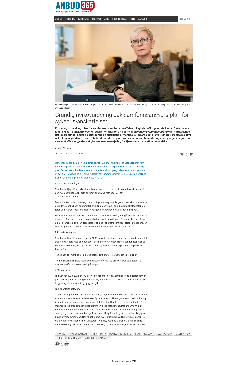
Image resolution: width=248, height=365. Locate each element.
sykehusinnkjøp (73, 338)
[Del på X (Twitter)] (186, 154)
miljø (103, 334)
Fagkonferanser (84, 19)
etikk (59, 338)
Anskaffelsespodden (119, 19)
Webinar (106, 19)
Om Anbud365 (142, 19)
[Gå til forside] (75, 7)
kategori (148, 334)
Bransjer (58, 19)
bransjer (61, 334)
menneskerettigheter (120, 334)
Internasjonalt (70, 19)
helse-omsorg (164, 334)
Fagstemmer (96, 19)
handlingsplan (183, 334)
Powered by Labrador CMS (124, 361)
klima (138, 334)
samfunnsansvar (79, 334)
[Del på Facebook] (182, 154)
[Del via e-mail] (191, 154)
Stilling (132, 19)
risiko (94, 334)
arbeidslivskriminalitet (97, 338)
